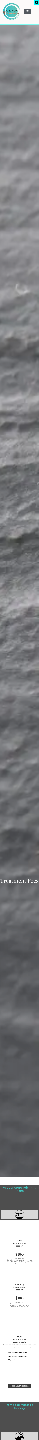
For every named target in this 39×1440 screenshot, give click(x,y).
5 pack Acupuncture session (17, 1356)
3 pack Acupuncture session (18, 1352)
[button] (19, 1352)
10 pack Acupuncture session (18, 1360)
